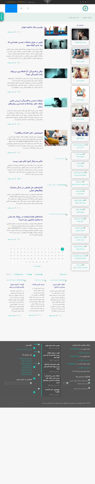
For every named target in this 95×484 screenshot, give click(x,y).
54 (45, 259)
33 (62, 256)
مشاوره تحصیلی (80, 230)
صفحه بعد (38, 266)
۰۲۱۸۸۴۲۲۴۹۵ (10, 2)
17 (62, 252)
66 (43, 262)
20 (52, 252)
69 (33, 262)
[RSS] (80, 2)
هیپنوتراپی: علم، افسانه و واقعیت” (28, 132)
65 (47, 262)
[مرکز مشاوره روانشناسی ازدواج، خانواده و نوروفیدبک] (85, 8)
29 (21, 252)
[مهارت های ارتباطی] (80, 200)
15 (14, 249)
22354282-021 (71, 364)
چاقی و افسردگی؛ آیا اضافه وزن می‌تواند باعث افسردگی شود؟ (26, 73)
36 (52, 256)
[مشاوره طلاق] (80, 136)
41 (35, 256)
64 (11, 259)
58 (31, 259)
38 (45, 256)
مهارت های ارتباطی (80, 203)
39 (41, 256)
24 (18, 63)
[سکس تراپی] (80, 145)
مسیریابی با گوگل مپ (84, 353)
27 (28, 252)
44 (24, 256)
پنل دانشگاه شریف (26, 370)
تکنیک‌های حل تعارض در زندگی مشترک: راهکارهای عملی (26, 189)
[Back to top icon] (8, 403)
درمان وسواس (80, 240)
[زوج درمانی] (80, 163)
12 (24, 249)
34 (59, 256)
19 (55, 252)
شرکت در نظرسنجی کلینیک (24, 349)
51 (55, 259)
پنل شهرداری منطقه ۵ (25, 358)
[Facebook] (88, 2)
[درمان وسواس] (80, 237)
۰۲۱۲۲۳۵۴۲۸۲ (20, 2)
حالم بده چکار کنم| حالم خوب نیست (28, 161)
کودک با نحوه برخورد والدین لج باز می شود (16, 285)
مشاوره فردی (80, 193)
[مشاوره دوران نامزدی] (80, 172)
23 (41, 252)
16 (11, 249)
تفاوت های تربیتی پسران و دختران (59, 285)
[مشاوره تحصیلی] (80, 228)
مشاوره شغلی (80, 212)
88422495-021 (74, 349)
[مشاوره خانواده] (80, 59)
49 (62, 259)
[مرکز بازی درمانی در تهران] (80, 265)
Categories (17, 274)
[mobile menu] (27, 8)
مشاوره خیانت (80, 157)
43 (28, 256)
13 (21, 249)
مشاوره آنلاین (80, 100)
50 (59, 259)
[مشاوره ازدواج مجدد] (80, 256)
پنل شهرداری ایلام (27, 361)
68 (36, 262)
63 (14, 259)
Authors (38, 274)
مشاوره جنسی (80, 80)
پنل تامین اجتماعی (26, 372)
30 (17, 252)
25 (35, 252)
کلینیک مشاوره (87, 17)
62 (17, 259)
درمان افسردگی (80, 249)
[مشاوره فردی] (80, 191)
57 (35, 259)
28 (24, 252)
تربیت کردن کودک (38, 284)
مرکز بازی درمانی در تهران (80, 267)
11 (28, 249)
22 (18, 92)
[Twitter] (85, 2)
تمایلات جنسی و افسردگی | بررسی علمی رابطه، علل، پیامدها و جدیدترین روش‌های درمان (25, 103)
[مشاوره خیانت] (80, 154)
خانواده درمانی (80, 119)
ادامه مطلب (10, 32)
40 (38, 256)
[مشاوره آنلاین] (80, 97)
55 (41, 259)
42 (31, 256)
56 (38, 259)
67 (40, 262)
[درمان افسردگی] (80, 246)
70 (30, 262)
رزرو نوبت (11, 8)
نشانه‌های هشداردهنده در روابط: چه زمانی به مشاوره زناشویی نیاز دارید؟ (25, 218)
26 (31, 252)
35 (55, 256)
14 (17, 249)
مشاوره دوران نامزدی (80, 175)
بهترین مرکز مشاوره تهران (32, 27)
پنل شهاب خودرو (27, 365)
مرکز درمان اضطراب (80, 42)
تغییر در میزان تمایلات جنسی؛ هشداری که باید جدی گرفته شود (25, 44)
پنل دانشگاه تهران (27, 367)
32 (11, 252)
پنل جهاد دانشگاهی (26, 374)
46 (17, 256)
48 (11, 256)
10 (31, 249)
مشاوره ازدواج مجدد (80, 258)
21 (48, 252)
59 (28, 259)
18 (59, 252)
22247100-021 (74, 356)
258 (18, 179)
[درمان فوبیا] (80, 219)
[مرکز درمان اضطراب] (80, 40)
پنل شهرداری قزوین (26, 363)
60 (24, 259)
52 (52, 259)
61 (21, 259)
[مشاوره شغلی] (80, 209)
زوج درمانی (80, 166)
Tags (28, 274)
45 (21, 256)
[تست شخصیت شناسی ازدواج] (80, 182)
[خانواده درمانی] (80, 116)
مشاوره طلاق (80, 138)
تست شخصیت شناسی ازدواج (80, 184)
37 (48, 256)
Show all (62, 274)
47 (14, 256)
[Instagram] (83, 2)
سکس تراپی (80, 147)
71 (26, 262)
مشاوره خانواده (80, 61)
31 (14, 252)
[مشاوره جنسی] (80, 78)
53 (48, 259)
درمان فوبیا (80, 221)
